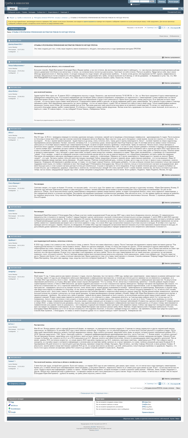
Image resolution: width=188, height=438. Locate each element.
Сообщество (41, 12)
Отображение (174, 36)
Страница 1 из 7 (152, 27)
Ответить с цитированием (172, 57)
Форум (12, 9)
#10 (179, 357)
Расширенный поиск (174, 12)
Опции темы (163, 36)
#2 (179, 61)
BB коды (145, 402)
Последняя (174, 28)
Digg (12, 402)
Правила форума (148, 412)
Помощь (162, 2)
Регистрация (173, 2)
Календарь (32, 12)
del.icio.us (14, 405)
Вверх (178, 388)
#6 (179, 207)
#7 (179, 236)
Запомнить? (136, 4)
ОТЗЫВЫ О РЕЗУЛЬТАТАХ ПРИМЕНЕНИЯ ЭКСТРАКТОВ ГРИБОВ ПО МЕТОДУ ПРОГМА (43, 32)
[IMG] (144, 407)
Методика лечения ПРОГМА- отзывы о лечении (51, 18)
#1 (179, 40)
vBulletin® (94, 427)
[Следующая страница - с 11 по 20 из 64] (168, 28)
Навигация (63, 12)
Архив (172, 419)
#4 (179, 128)
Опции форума (53, 12)
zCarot (97, 430)
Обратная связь (128, 419)
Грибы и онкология (24, 18)
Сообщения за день (14, 12)
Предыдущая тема (87, 393)
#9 (179, 320)
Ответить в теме (16, 29)
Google (13, 412)
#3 (179, 87)
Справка (24, 12)
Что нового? (23, 9)
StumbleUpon (15, 409)
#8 (179, 267)
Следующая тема (101, 393)
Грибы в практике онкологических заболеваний (152, 419)
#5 (179, 179)
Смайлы (145, 404)
